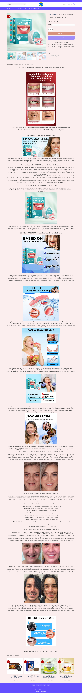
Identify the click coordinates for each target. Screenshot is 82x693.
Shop (13, 8)
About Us (26, 688)
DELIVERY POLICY (48, 688)
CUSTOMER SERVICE (33, 8)
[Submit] (25, 4)
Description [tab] (10, 64)
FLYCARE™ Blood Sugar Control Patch (32, 677)
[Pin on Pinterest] (56, 56)
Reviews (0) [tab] (30, 64)
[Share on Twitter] (51, 56)
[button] (64, 4)
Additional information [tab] (20, 64)
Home (9, 8)
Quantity (49, 24)
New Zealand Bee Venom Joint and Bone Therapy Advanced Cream (49, 677)
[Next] (43, 32)
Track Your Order (21, 8)
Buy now (61, 38)
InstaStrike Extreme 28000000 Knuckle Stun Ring (15, 677)
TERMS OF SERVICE (40, 688)
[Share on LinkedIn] (58, 56)
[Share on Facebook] (49, 56)
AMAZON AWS (43, 691)
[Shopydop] (41, 4)
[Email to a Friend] (53, 56)
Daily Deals (54, 14)
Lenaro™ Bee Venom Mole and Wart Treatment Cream (66, 677)
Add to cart (61, 33)
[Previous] (10, 32)
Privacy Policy (32, 688)
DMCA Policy (55, 688)
